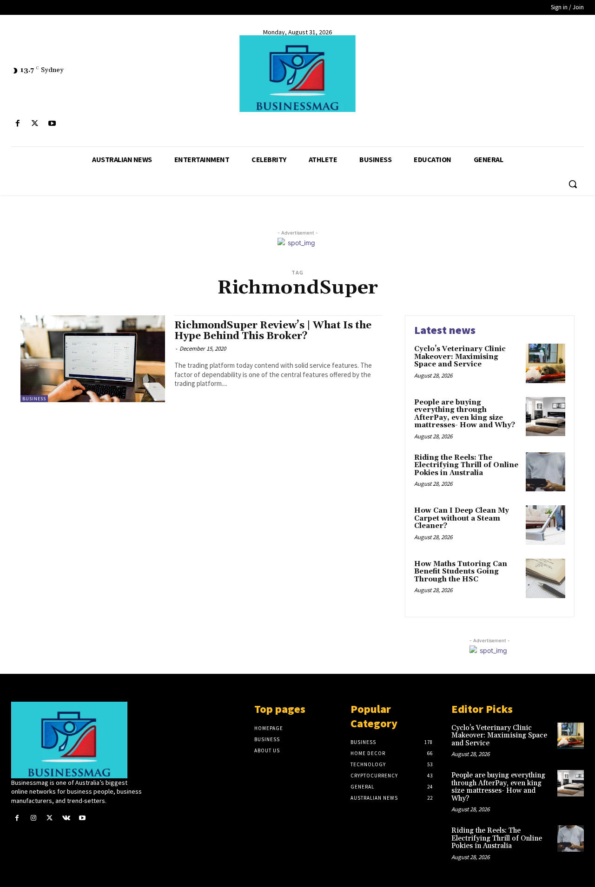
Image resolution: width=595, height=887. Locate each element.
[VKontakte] (66, 818)
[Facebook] (17, 123)
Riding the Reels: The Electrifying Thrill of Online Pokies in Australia (466, 465)
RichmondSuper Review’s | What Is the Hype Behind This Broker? (272, 331)
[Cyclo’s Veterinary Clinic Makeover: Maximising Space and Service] (545, 363)
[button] (573, 184)
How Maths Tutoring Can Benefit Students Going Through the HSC (460, 572)
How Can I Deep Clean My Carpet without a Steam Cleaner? (461, 518)
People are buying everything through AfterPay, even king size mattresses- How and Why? (464, 414)
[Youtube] (52, 123)
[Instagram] (33, 818)
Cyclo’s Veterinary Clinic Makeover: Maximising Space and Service (460, 357)
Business (34, 399)
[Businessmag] (297, 73)
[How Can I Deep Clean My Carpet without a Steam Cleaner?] (545, 525)
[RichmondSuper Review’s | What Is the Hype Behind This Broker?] (92, 358)
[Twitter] (34, 123)
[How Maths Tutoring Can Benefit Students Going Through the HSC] (545, 578)
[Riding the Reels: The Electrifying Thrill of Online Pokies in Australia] (545, 472)
